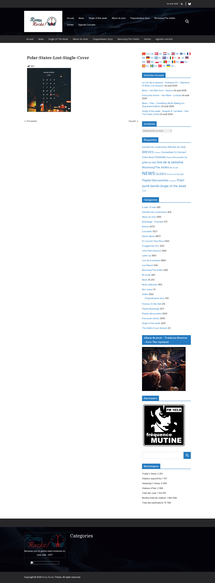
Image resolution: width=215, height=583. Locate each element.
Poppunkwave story (140, 18)
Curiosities (167, 152)
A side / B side (149, 207)
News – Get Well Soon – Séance (157, 90)
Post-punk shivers (150, 318)
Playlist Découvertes (155, 180)
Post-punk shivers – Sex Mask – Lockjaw (161, 95)
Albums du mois (176, 146)
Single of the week (98, 18)
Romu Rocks (48, 577)
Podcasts (172, 181)
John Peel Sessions (151, 250)
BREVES (147, 152)
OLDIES (161, 174)
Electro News (148, 236)
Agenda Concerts (86, 24)
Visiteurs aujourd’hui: (152, 478)
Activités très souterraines (154, 147)
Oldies (145, 294)
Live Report (147, 265)
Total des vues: (149, 493)
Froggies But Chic (150, 246)
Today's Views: (150, 473)
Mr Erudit (174, 167)
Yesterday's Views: (151, 483)
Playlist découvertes (152, 313)
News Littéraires (149, 284)
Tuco (144, 191)
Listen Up (146, 255)
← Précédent (30, 121)
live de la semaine (170, 162)
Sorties (70, 24)
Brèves (145, 226)
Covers (157, 152)
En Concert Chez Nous (153, 241)
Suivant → (133, 121)
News (81, 18)
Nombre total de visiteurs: (154, 498)
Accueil (70, 18)
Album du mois (119, 18)
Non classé (147, 289)
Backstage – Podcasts (152, 221)
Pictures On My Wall (175, 174)
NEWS (148, 173)
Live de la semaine (151, 260)
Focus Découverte (175, 157)
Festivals (160, 157)
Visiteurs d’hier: (149, 488)
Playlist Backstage (150, 308)
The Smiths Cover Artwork (154, 328)
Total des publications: (153, 502)
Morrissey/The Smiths (164, 18)
